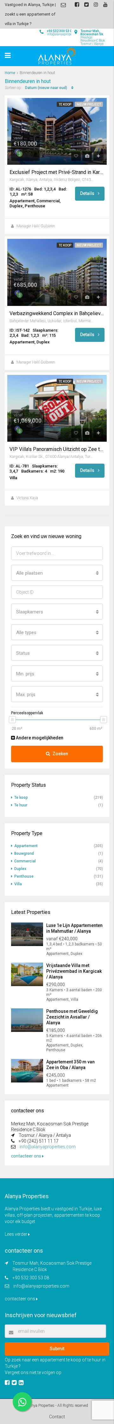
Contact (57, 1416)
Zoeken (60, 753)
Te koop (65, 104)
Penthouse (24, 876)
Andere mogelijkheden (39, 737)
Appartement (26, 846)
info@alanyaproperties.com (48, 1146)
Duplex (20, 869)
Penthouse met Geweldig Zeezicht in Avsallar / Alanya (72, 1017)
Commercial (25, 861)
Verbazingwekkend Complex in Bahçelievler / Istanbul (57, 313)
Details (87, 193)
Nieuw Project (89, 104)
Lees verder (16, 1234)
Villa (18, 884)
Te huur (20, 805)
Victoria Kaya (27, 498)
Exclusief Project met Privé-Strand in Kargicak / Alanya (57, 172)
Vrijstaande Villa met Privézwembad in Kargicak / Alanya (74, 971)
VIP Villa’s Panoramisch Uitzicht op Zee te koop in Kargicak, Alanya (57, 449)
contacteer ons (26, 1155)
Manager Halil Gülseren (35, 226)
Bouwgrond (24, 853)
